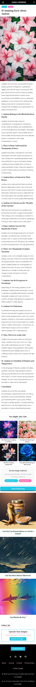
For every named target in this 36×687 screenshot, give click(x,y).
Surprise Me (17, 649)
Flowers (4, 6)
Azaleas (11, 6)
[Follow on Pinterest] (20, 657)
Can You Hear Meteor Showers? (18, 575)
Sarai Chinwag (19, 2)
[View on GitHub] (25, 657)
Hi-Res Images (18, 668)
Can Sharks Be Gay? (18, 617)
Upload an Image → (18, 639)
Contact (19, 663)
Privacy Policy (29, 663)
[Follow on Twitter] (10, 657)
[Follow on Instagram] (15, 657)
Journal (11, 663)
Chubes (19, 677)
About (4, 663)
